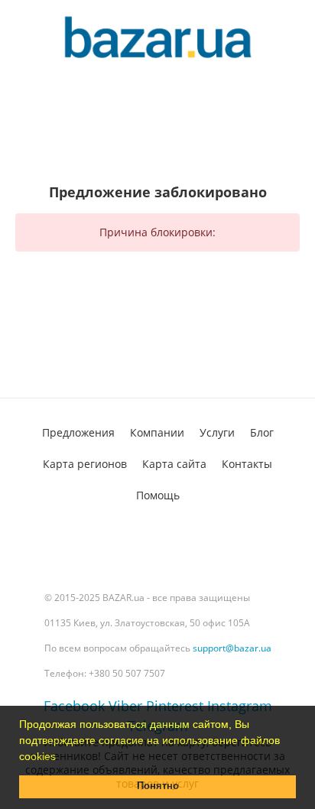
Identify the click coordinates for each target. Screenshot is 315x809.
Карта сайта (174, 463)
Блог (262, 432)
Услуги (217, 432)
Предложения (78, 432)
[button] (61, 757)
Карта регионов (85, 463)
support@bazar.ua (232, 648)
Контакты (247, 463)
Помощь (158, 495)
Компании (157, 432)
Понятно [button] (158, 786)
